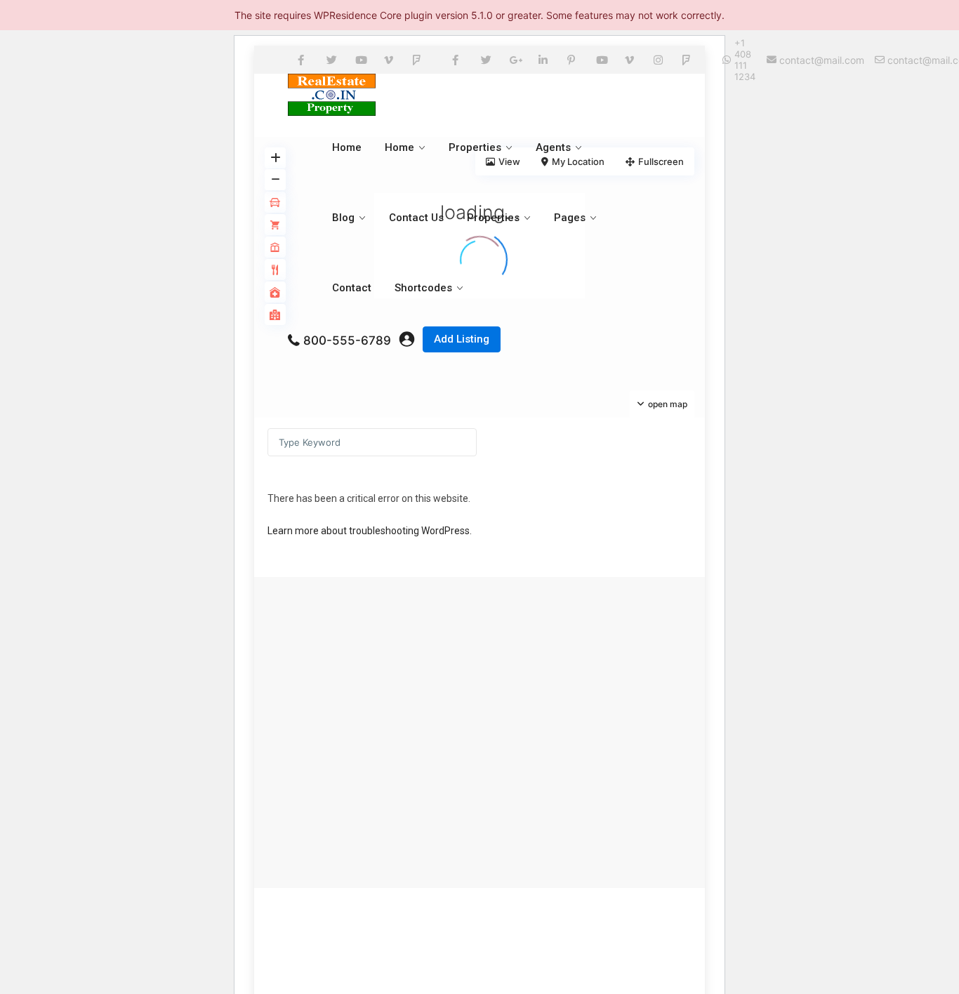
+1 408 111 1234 (744, 59)
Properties (475, 147)
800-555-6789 (347, 340)
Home (347, 147)
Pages (570, 217)
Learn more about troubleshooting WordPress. (369, 530)
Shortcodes (423, 287)
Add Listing (461, 339)
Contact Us (416, 217)
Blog (343, 217)
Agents (553, 147)
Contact (351, 287)
